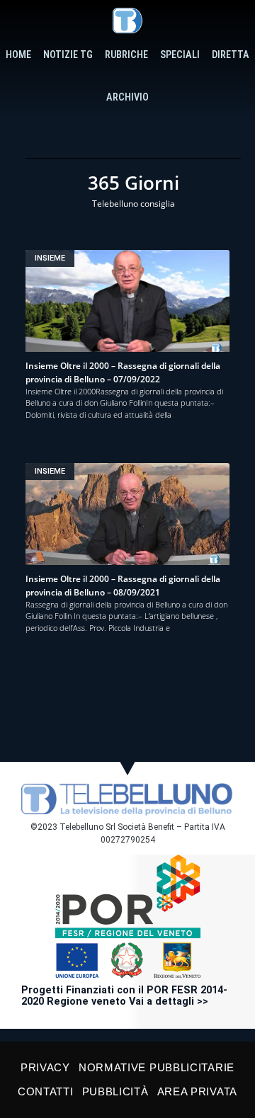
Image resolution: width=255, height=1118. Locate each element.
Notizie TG (68, 55)
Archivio (127, 97)
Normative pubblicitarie (156, 1067)
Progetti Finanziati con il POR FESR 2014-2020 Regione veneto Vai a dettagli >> (124, 996)
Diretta (230, 55)
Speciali (180, 55)
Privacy (45, 1067)
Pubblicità (115, 1091)
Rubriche (126, 55)
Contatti (46, 1091)
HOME (18, 55)
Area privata (197, 1091)
